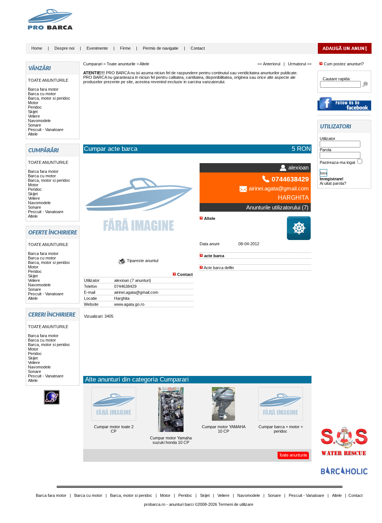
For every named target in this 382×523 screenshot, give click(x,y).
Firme (125, 48)
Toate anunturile (121, 64)
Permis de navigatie (160, 48)
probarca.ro (154, 504)
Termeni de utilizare (235, 504)
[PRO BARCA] (344, 109)
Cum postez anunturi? (343, 64)
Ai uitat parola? (333, 183)
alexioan (121, 280)
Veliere (34, 116)
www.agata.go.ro (129, 304)
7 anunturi (141, 280)
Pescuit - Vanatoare (45, 129)
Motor (33, 102)
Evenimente (97, 48)
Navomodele (39, 120)
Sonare (34, 125)
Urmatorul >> (299, 64)
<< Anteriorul (268, 64)
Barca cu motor (42, 93)
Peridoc (35, 107)
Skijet (33, 111)
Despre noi (64, 48)
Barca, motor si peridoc (49, 98)
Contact (198, 48)
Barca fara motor (43, 89)
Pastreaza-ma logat (338, 162)
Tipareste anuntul (142, 260)
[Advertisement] (236, 24)
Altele (33, 134)
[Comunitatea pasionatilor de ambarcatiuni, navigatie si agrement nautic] (344, 473)
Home (36, 48)
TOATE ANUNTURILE (48, 80)
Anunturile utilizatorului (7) (277, 207)
